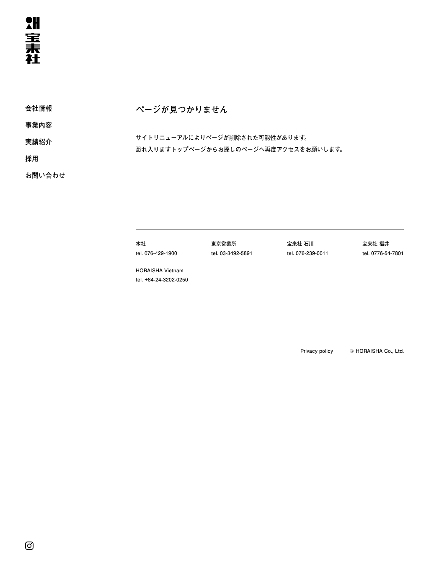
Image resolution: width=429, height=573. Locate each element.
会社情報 (38, 108)
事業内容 (38, 125)
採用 (32, 158)
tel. (156, 252)
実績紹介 (38, 141)
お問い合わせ (45, 175)
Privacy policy (316, 350)
